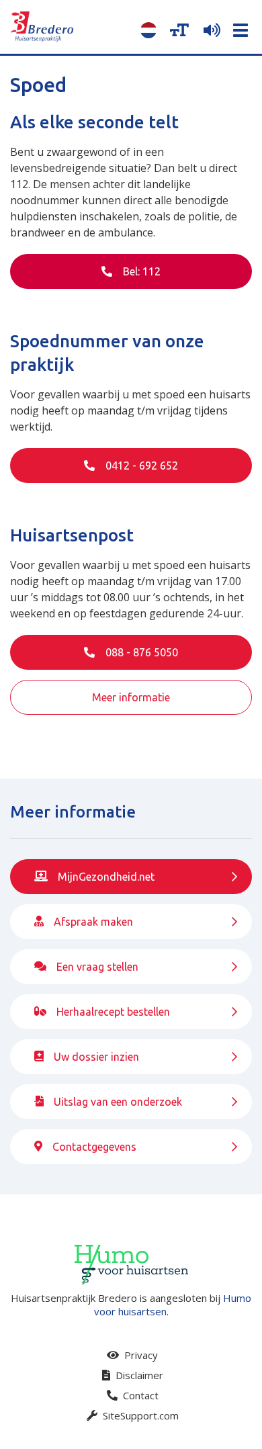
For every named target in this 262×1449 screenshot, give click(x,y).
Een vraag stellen (97, 967)
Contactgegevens (94, 1147)
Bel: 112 (140, 271)
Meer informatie (131, 697)
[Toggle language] (148, 30)
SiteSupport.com (139, 1415)
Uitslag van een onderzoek (118, 1102)
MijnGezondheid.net (106, 877)
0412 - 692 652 (140, 465)
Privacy (140, 1355)
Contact (139, 1395)
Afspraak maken (93, 922)
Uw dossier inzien (96, 1057)
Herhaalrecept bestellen (113, 1012)
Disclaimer (138, 1375)
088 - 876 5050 (140, 652)
